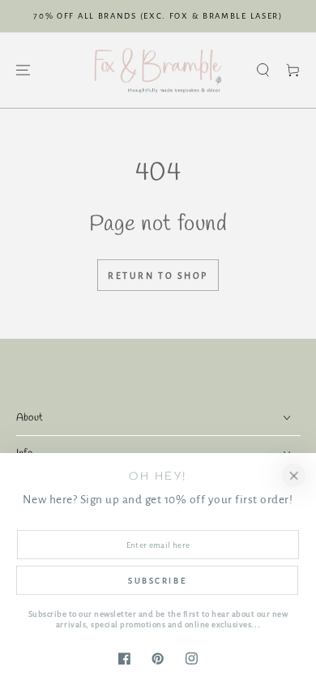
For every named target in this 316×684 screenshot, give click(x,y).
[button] (263, 70)
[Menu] (22, 70)
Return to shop (158, 275)
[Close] (294, 475)
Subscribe (157, 580)
